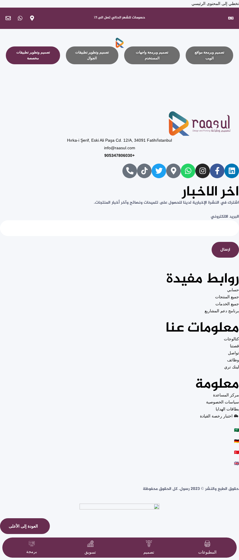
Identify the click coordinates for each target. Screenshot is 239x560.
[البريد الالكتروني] (8, 18)
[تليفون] (129, 171)
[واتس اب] (20, 18)
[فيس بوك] (217, 171)
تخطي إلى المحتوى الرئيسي (215, 3)
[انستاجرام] (202, 171)
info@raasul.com (119, 147)
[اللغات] (231, 18)
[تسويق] (90, 543)
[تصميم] (149, 543)
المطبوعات (207, 552)
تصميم (148, 552)
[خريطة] (32, 18)
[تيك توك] (144, 171)
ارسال (225, 249)
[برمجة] (32, 543)
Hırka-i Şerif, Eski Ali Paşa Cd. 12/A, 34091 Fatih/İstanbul (119, 140)
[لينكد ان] (231, 171)
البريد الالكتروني (225, 216)
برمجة (31, 551)
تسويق (90, 552)
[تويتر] (159, 171)
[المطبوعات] (207, 543)
